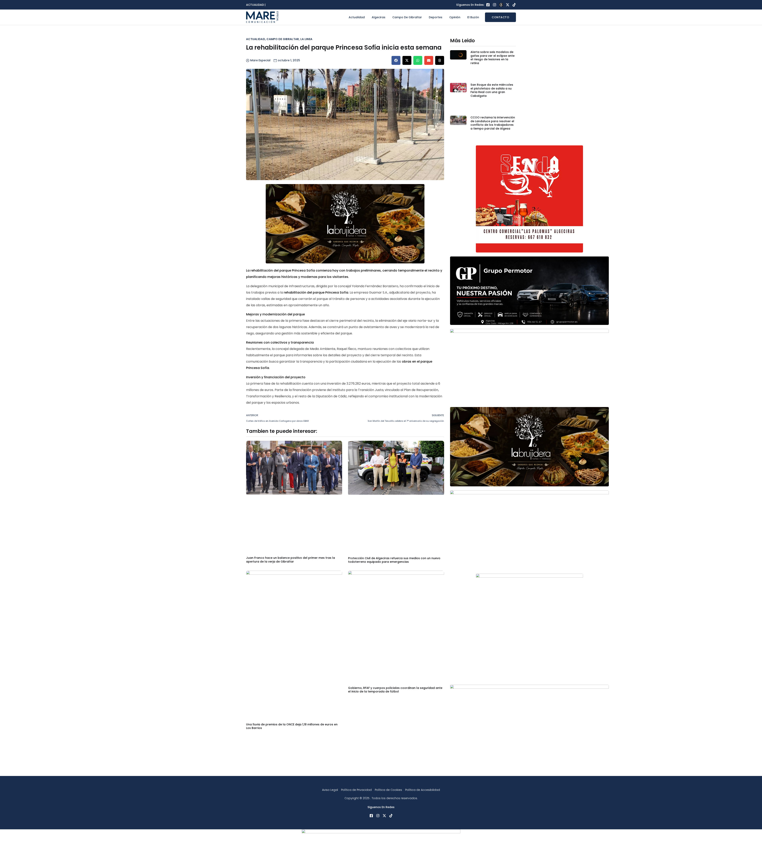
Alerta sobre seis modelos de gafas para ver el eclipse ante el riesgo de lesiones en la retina (492, 57)
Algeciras (378, 17)
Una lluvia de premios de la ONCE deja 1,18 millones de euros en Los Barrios (292, 726)
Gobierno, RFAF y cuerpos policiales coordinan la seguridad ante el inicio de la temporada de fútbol (395, 689)
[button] (396, 60)
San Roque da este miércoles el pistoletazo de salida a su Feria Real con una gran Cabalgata (491, 90)
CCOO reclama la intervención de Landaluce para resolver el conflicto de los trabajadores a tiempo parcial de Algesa (492, 122)
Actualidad (357, 17)
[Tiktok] (514, 5)
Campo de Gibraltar (407, 17)
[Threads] (501, 5)
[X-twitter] (507, 5)
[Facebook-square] (488, 5)
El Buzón (473, 17)
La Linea (306, 39)
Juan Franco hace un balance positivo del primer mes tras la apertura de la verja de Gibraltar (290, 559)
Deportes (435, 17)
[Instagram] (494, 5)
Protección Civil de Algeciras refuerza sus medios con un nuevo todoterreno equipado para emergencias (394, 560)
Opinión (454, 17)
